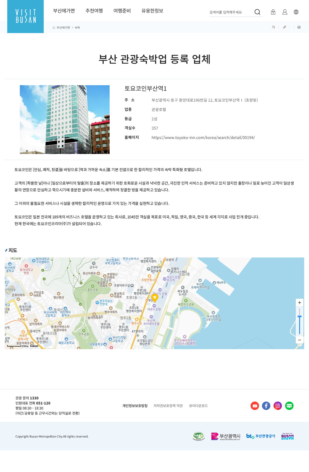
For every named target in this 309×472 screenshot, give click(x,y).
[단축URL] (285, 27)
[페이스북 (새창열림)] (266, 406)
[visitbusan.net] (25, 21)
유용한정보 (152, 10)
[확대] (299, 302)
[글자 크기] (273, 27)
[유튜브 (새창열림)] (255, 406)
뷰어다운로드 (198, 405)
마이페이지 (284, 12)
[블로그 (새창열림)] (289, 406)
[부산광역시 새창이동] (225, 436)
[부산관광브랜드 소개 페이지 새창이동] (287, 436)
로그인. (272, 12)
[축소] (299, 340)
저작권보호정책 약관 (168, 405)
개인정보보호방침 (134, 405)
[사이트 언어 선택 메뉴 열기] (296, 12)
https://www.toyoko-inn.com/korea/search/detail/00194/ (203, 137)
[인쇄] (299, 27)
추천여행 (94, 10)
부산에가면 (64, 10)
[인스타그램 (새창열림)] (278, 406)
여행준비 (122, 10)
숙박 (77, 27)
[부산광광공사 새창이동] (260, 436)
